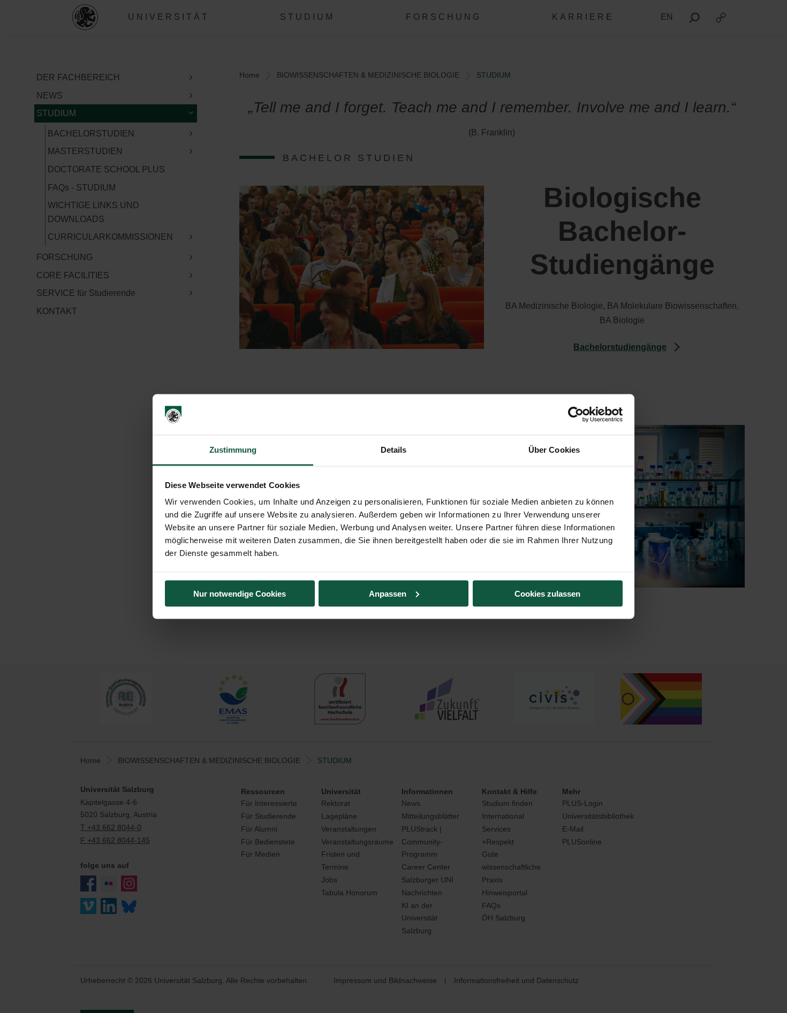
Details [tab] (394, 449)
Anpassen (387, 593)
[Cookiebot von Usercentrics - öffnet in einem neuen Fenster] (576, 415)
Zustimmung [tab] (233, 449)
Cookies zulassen (547, 593)
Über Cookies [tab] (554, 449)
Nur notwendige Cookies (239, 593)
